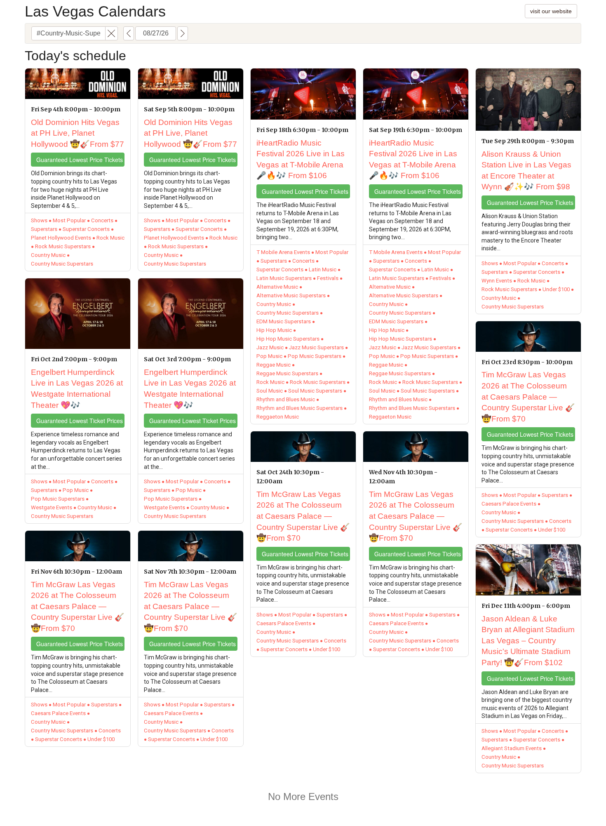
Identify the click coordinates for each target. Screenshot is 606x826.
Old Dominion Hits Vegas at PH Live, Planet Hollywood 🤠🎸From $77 (77, 133)
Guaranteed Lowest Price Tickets (79, 159)
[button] (111, 33)
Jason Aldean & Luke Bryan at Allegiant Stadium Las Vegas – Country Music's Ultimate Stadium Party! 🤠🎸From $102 (528, 640)
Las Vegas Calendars (95, 11)
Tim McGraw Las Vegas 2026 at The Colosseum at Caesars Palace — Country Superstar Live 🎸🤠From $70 (77, 606)
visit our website (551, 11)
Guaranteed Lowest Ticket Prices (79, 421)
